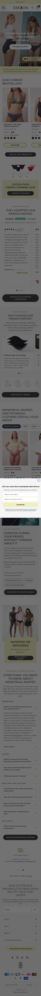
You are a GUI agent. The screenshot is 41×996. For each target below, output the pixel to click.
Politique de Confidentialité (28, 509)
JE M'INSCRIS (20, 505)
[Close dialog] (38, 480)
